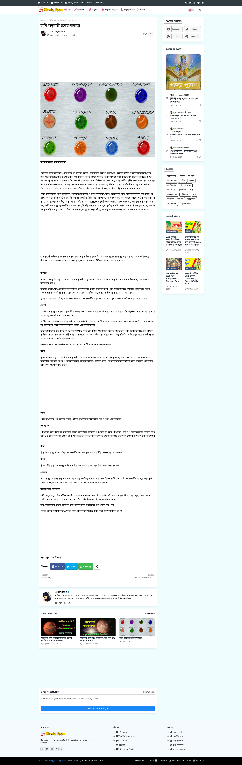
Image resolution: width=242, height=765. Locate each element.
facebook (176, 29)
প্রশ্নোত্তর (192, 190)
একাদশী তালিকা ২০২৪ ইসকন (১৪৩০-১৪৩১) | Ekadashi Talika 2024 (191, 278)
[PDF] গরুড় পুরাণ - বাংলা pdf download (184, 100)
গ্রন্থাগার (191, 181)
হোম (69, 10)
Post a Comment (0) (98, 708)
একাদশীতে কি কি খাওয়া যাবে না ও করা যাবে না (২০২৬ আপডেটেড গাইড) (193, 241)
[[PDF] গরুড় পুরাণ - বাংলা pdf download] (183, 72)
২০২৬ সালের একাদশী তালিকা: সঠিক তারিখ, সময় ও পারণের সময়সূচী (174, 241)
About (151, 760)
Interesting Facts (126, 749)
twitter (194, 29)
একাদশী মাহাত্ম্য (172, 181)
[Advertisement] (100, 60)
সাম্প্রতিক (80, 10)
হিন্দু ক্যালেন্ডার (129, 10)
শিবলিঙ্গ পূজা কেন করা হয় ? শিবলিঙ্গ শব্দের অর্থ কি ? (183, 117)
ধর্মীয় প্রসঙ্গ (171, 190)
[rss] (69, 603)
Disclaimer (88, 3)
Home (43, 20)
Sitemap (200, 760)
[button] (200, 10)
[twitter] (60, 603)
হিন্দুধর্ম (94, 10)
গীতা (183, 181)
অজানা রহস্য (171, 176)
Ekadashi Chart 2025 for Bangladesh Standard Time (172, 277)
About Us (44, 3)
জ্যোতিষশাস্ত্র (51, 20)
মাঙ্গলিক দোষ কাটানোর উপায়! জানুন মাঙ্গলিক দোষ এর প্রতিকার (56, 639)
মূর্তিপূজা (180, 199)
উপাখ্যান (191, 176)
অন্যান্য (142, 10)
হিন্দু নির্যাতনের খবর (126, 736)
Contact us (57, 3)
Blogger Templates (57, 760)
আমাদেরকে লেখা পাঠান (181, 760)
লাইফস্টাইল (191, 199)
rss (176, 36)
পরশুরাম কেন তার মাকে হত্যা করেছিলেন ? (185, 136)
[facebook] (56, 603)
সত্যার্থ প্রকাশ (171, 204)
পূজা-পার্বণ (182, 190)
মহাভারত (170, 199)
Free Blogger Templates (93, 760)
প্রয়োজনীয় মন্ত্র (172, 194)
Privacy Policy (73, 3)
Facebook (59, 566)
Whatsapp (87, 566)
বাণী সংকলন (185, 194)
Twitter (73, 566)
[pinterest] (65, 603)
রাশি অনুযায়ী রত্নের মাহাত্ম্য (130, 638)
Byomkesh (60, 592)
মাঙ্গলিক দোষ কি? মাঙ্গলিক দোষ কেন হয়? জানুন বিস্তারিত (97, 639)
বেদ (194, 194)
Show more (150, 613)
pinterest (194, 36)
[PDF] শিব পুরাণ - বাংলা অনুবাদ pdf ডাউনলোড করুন (183, 152)
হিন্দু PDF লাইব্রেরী (111, 10)
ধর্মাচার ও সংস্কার (185, 185)
